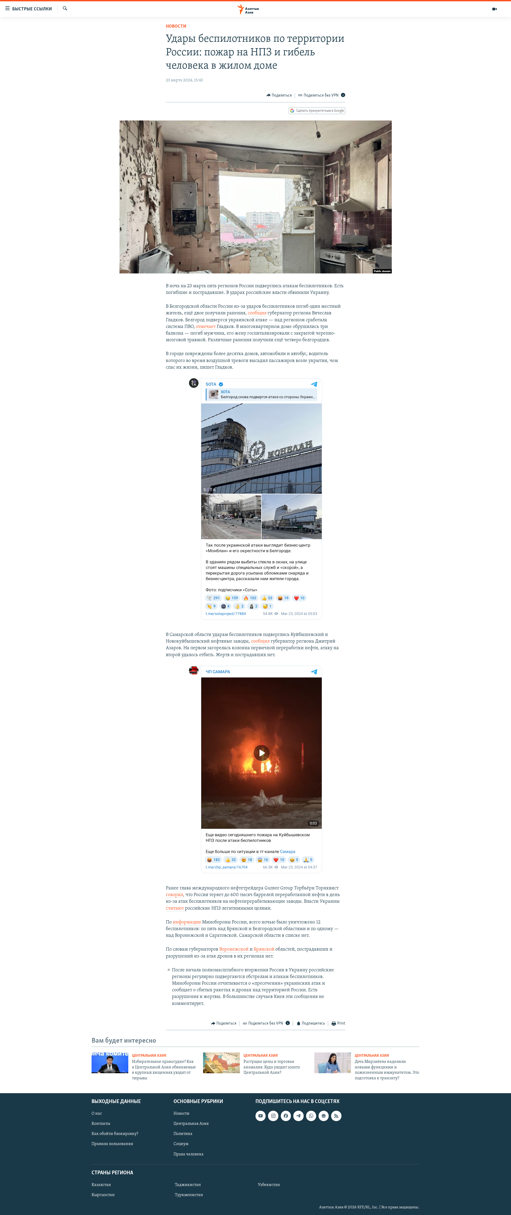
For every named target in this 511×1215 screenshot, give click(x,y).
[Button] (279, 95)
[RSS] (336, 1116)
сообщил (257, 313)
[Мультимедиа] (494, 9)
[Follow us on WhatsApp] (311, 1116)
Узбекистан (269, 1185)
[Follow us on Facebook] (286, 1116)
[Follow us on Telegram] (298, 1116)
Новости (176, 26)
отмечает (206, 326)
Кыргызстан (103, 1195)
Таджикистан (188, 1185)
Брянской (264, 949)
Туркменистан (189, 1195)
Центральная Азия (149, 1056)
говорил (174, 895)
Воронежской (234, 949)
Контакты (101, 1124)
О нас (97, 1114)
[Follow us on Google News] (324, 1116)
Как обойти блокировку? (115, 1134)
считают (175, 908)
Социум (181, 1144)
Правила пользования (112, 1144)
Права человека (189, 1154)
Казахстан (101, 1185)
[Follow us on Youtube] (261, 1116)
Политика (183, 1134)
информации (187, 922)
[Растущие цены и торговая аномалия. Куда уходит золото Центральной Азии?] (221, 1062)
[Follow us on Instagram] (273, 1116)
